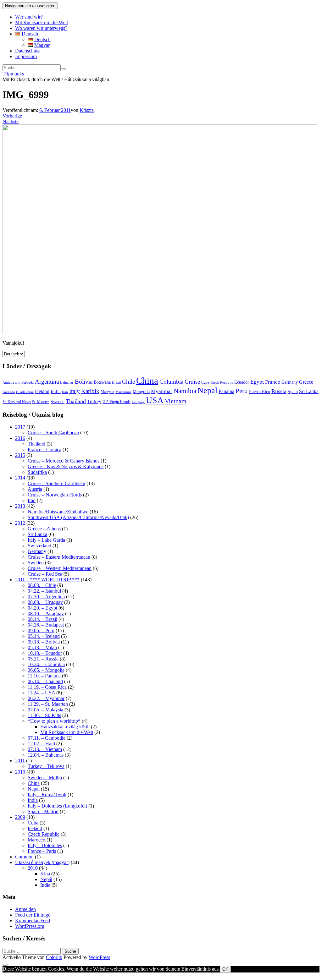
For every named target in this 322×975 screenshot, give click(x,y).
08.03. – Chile (42, 585)
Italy (74, 391)
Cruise (192, 381)
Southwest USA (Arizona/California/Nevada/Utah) (78, 517)
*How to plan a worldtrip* (54, 721)
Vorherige (12, 115)
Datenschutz (27, 50)
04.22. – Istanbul (44, 591)
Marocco (36, 839)
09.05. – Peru (41, 630)
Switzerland (39, 545)
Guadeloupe (25, 392)
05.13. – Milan (42, 647)
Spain (293, 391)
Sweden (57, 401)
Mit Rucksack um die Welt (41, 22)
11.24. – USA (41, 692)
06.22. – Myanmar (46, 698)
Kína (45, 873)
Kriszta (87, 110)
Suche (70, 951)
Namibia (185, 391)
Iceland (42, 391)
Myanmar (161, 391)
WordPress (99, 957)
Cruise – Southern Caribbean (56, 483)
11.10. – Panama (44, 675)
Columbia (171, 381)
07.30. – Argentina (46, 596)
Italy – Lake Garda (46, 540)
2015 (20, 455)
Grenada (9, 392)
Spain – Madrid (43, 811)
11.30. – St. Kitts (44, 715)
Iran (65, 392)
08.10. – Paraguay (46, 613)
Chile (128, 381)
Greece (306, 382)
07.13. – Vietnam (45, 749)
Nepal (207, 390)
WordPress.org (29, 926)
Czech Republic (221, 382)
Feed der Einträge (32, 914)
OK (225, 969)
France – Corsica (44, 449)
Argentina (47, 381)
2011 (20, 760)
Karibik (90, 391)
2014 (20, 477)
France (272, 382)
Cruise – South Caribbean (53, 432)
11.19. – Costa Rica (47, 687)
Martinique (123, 392)
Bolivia (83, 381)
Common (24, 856)
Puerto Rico (259, 391)
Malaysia (107, 392)
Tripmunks (13, 73)
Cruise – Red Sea (45, 574)
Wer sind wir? (29, 16)
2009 (20, 817)
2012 (20, 523)
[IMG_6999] (160, 332)
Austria (35, 489)
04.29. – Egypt (42, 608)
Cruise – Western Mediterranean (60, 568)
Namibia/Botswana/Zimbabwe (58, 511)
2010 (20, 772)
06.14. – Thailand (45, 681)
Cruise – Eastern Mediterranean (59, 557)
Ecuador (241, 382)
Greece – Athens (44, 528)
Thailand (76, 401)
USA (155, 400)
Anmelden (25, 909)
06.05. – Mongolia (46, 670)
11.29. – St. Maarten (48, 704)
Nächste (11, 121)
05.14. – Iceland (44, 636)
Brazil (116, 382)
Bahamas (67, 382)
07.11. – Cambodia (46, 738)
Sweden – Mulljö (45, 777)
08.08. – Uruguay (45, 602)
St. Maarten (40, 402)
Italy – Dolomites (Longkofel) (57, 805)
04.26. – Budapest (46, 624)
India (56, 391)
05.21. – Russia (43, 658)
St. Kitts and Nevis (17, 402)
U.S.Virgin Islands (116, 402)
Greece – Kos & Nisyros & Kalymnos (65, 466)
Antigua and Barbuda (18, 382)
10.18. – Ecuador (45, 653)
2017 (20, 427)
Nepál (46, 879)
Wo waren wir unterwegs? (41, 28)
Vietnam (175, 400)
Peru (242, 391)
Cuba (205, 382)
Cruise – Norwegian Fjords (55, 494)
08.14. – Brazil (42, 619)
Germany (289, 382)
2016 (20, 438)
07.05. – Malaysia (45, 709)
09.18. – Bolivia (44, 641)
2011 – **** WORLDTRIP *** (47, 579)
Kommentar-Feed (32, 920)
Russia (278, 391)
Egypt (257, 382)
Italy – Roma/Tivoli (47, 794)
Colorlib (54, 957)
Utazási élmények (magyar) (42, 862)
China (147, 380)
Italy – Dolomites (45, 845)
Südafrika (37, 472)
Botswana (102, 382)
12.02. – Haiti (41, 743)
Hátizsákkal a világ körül (65, 726)
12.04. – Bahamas (46, 755)
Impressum (26, 56)
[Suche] (63, 69)
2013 (20, 506)
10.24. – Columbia (46, 664)
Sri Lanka (309, 391)
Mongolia (141, 391)
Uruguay (138, 402)
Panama (226, 391)
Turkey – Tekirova (46, 766)
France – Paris (42, 851)
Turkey (94, 401)
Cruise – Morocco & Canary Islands (63, 460)
